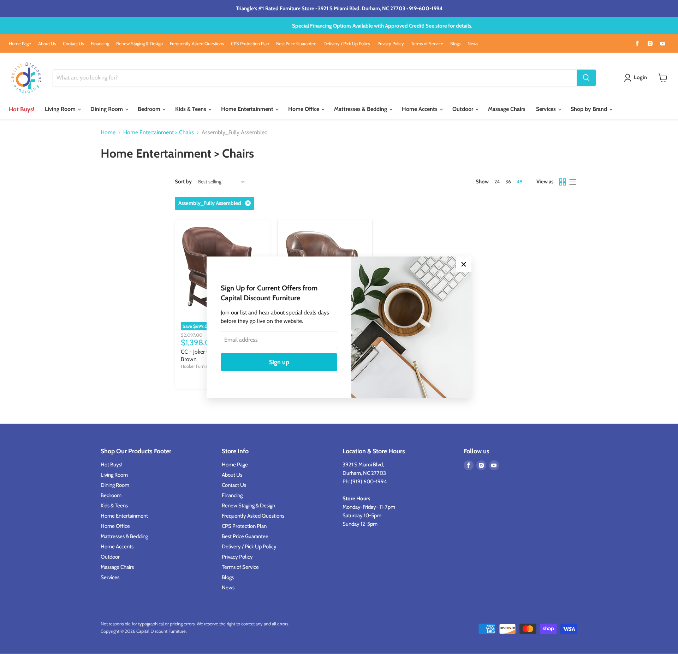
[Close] (463, 264)
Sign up (279, 362)
